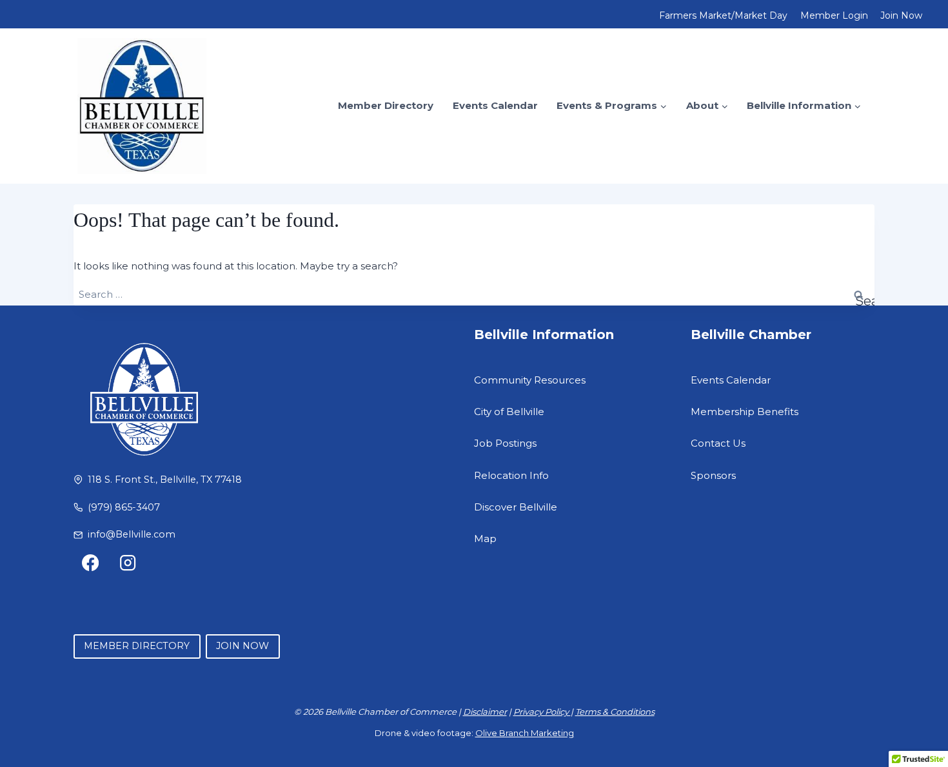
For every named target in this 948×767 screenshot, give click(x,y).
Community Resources (530, 380)
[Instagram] (128, 563)
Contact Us (718, 443)
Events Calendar (495, 105)
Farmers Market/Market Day (723, 15)
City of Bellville (509, 411)
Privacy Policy (542, 711)
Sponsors (713, 475)
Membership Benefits (744, 411)
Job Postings (505, 443)
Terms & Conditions (615, 711)
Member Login (834, 15)
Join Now (901, 15)
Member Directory (385, 105)
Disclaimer (485, 711)
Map (485, 538)
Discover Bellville (515, 507)
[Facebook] (91, 563)
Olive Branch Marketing (524, 733)
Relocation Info (511, 475)
